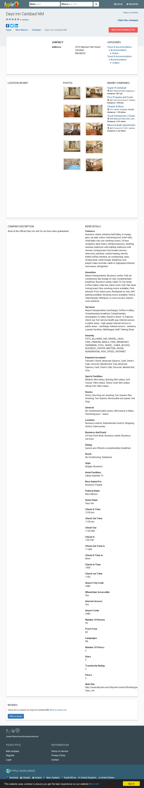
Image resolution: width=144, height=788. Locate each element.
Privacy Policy (58, 755)
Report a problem (130, 12)
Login (8, 759)
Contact (55, 759)
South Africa (69, 777)
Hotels (115, 53)
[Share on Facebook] (7, 25)
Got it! (131, 783)
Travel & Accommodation (119, 47)
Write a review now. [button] (58, 710)
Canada (26, 777)
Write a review (16, 716)
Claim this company (128, 20)
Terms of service (59, 751)
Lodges (116, 62)
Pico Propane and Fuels (120, 97)
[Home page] (11, 4)
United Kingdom (88, 777)
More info (94, 783)
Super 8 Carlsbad (116, 87)
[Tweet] (12, 25)
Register (133, 4)
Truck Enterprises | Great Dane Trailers (121, 115)
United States (107, 777)
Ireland (37, 777)
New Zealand (52, 777)
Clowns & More (115, 106)
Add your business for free (123, 30)
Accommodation (118, 50)
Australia (13, 777)
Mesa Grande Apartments (121, 125)
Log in (119, 4)
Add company (12, 751)
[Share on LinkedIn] (16, 25)
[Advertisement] (29, 55)
